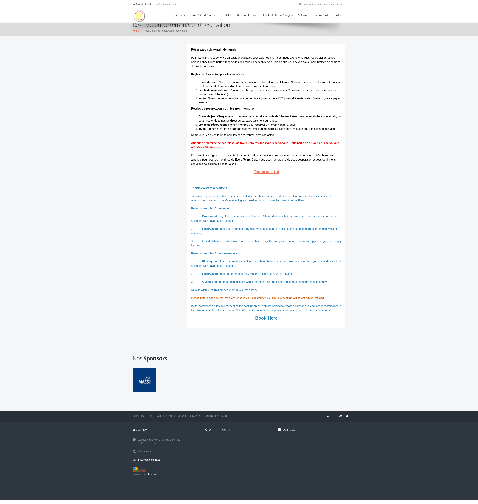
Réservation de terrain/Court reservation (195, 15)
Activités (303, 15)
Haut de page (334, 416)
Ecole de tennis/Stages (278, 15)
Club (229, 15)
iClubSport (151, 474)
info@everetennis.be (164, 4)
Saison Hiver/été (247, 15)
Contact (338, 15)
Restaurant (320, 15)
